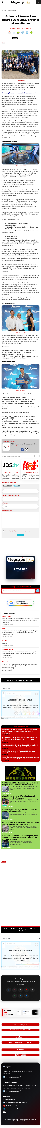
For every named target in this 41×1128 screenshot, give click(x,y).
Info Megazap (12, 10)
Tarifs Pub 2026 (20, 1037)
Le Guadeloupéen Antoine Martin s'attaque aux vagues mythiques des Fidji (19, 810)
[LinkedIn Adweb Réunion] (4, 1112)
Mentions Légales (20, 1024)
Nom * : (4, 488)
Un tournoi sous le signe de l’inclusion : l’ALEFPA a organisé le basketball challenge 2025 (20, 823)
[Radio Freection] (20, 364)
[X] (20, 989)
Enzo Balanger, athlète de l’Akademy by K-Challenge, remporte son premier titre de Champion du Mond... (22, 842)
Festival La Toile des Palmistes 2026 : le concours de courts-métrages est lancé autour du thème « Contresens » (19, 731)
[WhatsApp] (14, 995)
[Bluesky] (26, 995)
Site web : (5, 503)
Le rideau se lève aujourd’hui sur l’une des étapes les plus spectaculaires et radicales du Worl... (23, 814)
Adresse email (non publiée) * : (11, 495)
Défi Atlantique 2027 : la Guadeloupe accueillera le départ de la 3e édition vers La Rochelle (20, 784)
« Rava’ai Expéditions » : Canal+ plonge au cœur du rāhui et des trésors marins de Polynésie (20, 758)
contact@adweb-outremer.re (16, 1103)
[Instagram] (14, 989)
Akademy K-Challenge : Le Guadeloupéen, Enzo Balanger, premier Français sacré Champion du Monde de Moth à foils (20, 837)
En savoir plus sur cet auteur (26, 446)
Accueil (4, 10)
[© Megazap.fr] (20, 51)
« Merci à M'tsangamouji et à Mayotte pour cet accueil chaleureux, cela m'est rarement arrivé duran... (24, 801)
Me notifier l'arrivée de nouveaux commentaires (19, 531)
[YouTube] (26, 989)
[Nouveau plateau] (20, 144)
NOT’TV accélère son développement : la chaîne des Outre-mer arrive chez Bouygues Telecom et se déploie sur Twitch (30, 476)
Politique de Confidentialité (20, 1030)
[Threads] (32, 989)
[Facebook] (8, 989)
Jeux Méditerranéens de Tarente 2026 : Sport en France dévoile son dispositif (18, 752)
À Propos (20, 1050)
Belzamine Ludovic (8, 441)
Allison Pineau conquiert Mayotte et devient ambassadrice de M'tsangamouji (18, 797)
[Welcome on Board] (20, 306)
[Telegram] (20, 995)
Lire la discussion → (8, 624)
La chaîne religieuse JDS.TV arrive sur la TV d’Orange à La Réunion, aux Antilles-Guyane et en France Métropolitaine (10, 476)
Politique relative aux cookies (20, 1042)
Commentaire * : (7, 510)
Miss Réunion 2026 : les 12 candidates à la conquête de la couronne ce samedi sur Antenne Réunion (20, 746)
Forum (3, 862)
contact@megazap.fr (13, 1077)
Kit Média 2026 (20, 1055)
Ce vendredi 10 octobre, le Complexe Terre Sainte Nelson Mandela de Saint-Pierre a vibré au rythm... (24, 827)
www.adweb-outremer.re (15, 1109)
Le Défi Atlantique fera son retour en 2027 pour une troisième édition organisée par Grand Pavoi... (24, 788)
